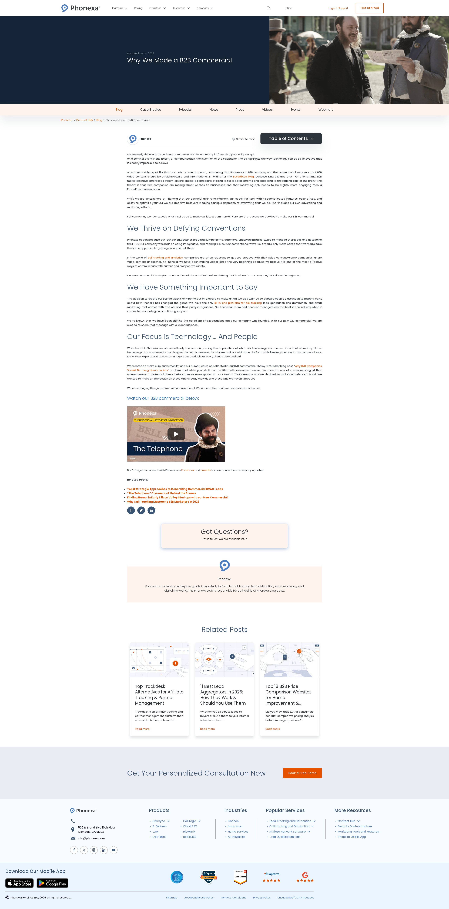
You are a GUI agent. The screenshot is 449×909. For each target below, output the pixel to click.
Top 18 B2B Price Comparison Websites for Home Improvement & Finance (288, 695)
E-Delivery (159, 826)
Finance (233, 821)
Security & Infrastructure (355, 826)
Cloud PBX (190, 826)
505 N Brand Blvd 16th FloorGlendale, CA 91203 (96, 830)
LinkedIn (206, 470)
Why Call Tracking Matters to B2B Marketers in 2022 (163, 502)
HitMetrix (189, 832)
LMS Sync (158, 821)
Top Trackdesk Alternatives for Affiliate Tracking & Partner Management (159, 695)
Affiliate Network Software (287, 832)
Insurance (235, 826)
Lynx (155, 832)
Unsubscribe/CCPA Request (295, 897)
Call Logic (189, 821)
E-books (185, 110)
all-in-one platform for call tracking (238, 303)
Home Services (238, 832)
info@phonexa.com (91, 838)
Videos (267, 110)
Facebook (187, 470)
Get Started (370, 8)
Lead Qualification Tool (284, 837)
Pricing (138, 8)
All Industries (236, 837)
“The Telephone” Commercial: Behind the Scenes (161, 493)
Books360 (189, 837)
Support (343, 8)
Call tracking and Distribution (289, 826)
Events (295, 110)
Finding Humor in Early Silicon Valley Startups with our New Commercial (177, 497)
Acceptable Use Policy (198, 897)
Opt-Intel (159, 837)
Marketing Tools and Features (358, 832)
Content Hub (347, 821)
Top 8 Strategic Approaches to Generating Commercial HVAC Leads (175, 489)
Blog (119, 110)
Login (332, 8)
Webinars (326, 110)
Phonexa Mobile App (352, 837)
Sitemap (171, 897)
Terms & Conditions (233, 897)
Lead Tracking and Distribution (290, 821)
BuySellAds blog (243, 176)
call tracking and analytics (165, 257)
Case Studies (150, 110)
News (214, 110)
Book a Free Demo (302, 773)
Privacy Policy (261, 897)
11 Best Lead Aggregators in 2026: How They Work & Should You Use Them (223, 695)
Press (240, 110)
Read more (142, 729)
